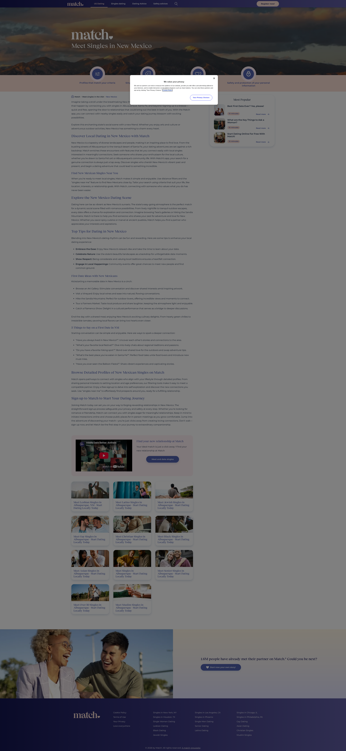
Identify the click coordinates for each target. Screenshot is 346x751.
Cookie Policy (167, 90)
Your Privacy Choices (201, 97)
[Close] (214, 78)
